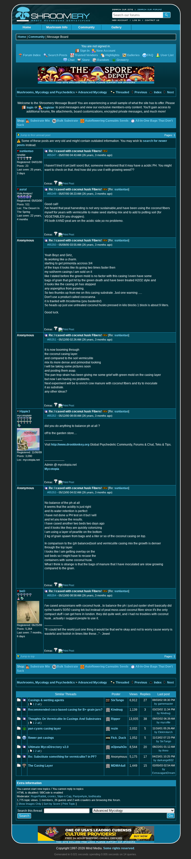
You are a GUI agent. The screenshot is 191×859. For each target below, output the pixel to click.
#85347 (51, 155)
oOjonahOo (119, 747)
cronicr (52, 796)
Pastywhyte (80, 796)
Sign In (85, 51)
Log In (137, 20)
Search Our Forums (150, 9)
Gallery (116, 27)
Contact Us (152, 20)
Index (157, 92)
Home (27, 27)
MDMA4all (118, 765)
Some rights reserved (118, 848)
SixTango (117, 700)
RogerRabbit (38, 796)
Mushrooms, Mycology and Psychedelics (46, 92)
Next (170, 92)
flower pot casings (41, 738)
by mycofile (163, 722)
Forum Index (32, 55)
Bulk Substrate (67, 120)
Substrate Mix (40, 120)
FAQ (150, 55)
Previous (140, 92)
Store (86, 60)
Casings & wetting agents (46, 700)
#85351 (51, 339)
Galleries (133, 55)
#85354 (51, 595)
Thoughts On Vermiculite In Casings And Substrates (64, 719)
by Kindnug (163, 713)
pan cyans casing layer (44, 728)
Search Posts (57, 55)
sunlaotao (121, 189)
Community (86, 27)
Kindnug (117, 709)
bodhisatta (95, 796)
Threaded (122, 92)
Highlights (112, 55)
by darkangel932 (163, 760)
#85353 (51, 492)
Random (103, 60)
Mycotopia (52, 469)
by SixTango (163, 741)
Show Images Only (29, 803)
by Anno (163, 750)
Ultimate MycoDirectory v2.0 (48, 747)
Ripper (115, 719)
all (38, 704)
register (48, 107)
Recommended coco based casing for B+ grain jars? (65, 709)
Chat (71, 60)
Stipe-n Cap (64, 796)
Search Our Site (122, 9)
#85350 (51, 244)
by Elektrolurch (163, 732)
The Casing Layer (40, 765)
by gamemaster (163, 703)
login (30, 107)
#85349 (51, 193)
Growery (123, 60)
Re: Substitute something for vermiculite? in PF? (62, 756)
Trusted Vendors (86, 55)
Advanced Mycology (92, 92)
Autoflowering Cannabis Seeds (107, 120)
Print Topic (68, 803)
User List (167, 55)
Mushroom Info (56, 27)
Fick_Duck (118, 738)
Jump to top (27, 656)
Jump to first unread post (35, 135)
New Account (120, 20)
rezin (114, 728)
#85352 (51, 415)
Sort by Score (52, 803)
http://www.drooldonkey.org (70, 444)
